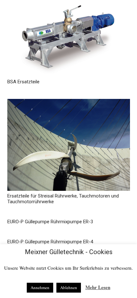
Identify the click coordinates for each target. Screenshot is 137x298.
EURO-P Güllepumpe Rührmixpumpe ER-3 (50, 222)
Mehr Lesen (97, 287)
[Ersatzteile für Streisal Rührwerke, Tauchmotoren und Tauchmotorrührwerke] (68, 145)
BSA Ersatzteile (23, 82)
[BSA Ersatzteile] (68, 38)
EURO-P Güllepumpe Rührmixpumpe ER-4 (50, 242)
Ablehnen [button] (68, 287)
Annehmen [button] (40, 287)
